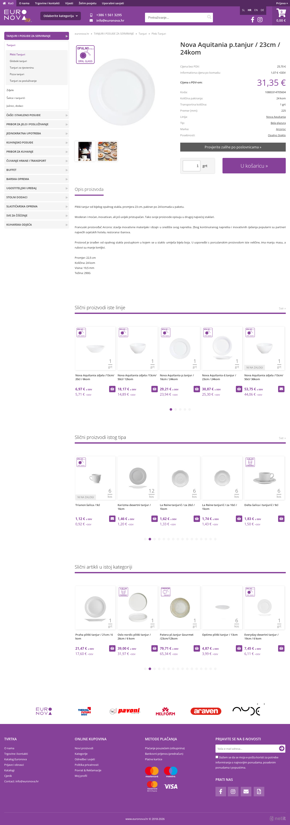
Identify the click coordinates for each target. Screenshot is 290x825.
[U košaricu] (112, 389)
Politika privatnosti (87, 765)
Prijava (282, 3)
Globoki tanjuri (18, 61)
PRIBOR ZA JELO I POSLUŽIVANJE (27, 124)
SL (243, 10)
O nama (24, 3)
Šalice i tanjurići (16, 98)
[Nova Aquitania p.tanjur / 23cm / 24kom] (122, 91)
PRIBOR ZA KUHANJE (19, 151)
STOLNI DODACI (16, 197)
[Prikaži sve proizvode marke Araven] (205, 711)
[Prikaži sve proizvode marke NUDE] (246, 711)
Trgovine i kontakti (47, 3)
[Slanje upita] (281, 389)
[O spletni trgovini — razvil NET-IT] (278, 818)
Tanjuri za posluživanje (23, 81)
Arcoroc (281, 129)
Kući (11, 3)
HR (249, 10)
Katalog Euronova (15, 759)
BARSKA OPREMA (17, 179)
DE (262, 10)
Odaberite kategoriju (59, 16)
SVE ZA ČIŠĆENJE (16, 215)
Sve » (282, 308)
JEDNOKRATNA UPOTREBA (23, 133)
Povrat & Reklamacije (88, 770)
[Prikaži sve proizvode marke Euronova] (44, 711)
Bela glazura (278, 123)
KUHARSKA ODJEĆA (19, 224)
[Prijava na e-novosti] (282, 749)
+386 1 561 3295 (109, 15)
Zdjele (10, 90)
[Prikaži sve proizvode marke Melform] (165, 711)
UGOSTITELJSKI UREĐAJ (21, 188)
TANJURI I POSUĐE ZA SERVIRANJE (28, 36)
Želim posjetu (87, 3)
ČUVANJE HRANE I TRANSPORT (26, 161)
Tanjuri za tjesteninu (22, 67)
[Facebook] (252, 19)
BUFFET (11, 170)
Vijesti (69, 3)
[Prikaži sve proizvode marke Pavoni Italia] (125, 711)
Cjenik (8, 776)
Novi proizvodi (84, 748)
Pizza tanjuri (17, 74)
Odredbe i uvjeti (85, 759)
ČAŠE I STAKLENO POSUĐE (23, 115)
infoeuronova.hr (110, 20)
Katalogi (9, 770)
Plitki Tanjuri (17, 54)
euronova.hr (82, 33)
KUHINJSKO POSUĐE (19, 142)
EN (256, 10)
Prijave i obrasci (14, 765)
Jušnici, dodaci (15, 106)
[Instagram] (260, 19)
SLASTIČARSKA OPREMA (22, 206)
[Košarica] (281, 15)
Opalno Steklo (277, 135)
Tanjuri (11, 45)
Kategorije (81, 754)
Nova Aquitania (276, 117)
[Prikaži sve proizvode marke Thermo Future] (84, 711)
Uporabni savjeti (113, 3)
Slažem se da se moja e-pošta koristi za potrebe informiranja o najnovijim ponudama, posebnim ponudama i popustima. (246, 762)
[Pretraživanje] (209, 17)
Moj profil (81, 776)
